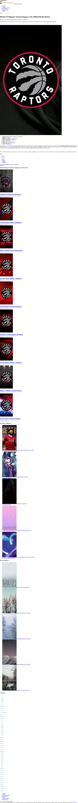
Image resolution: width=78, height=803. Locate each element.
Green (2, 749)
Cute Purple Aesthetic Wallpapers (9, 531)
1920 (3, 157)
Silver (2, 780)
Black (2, 708)
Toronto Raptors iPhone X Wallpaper (11, 362)
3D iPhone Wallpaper (18, 3)
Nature (2, 764)
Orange (2, 768)
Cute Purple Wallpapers (7, 477)
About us (4, 5)
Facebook (4, 164)
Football (2, 741)
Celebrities (3, 716)
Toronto (3, 161)
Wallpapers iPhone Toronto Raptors (10, 194)
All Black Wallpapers (7, 504)
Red (1, 776)
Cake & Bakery (4, 712)
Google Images (8, 143)
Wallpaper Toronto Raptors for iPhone (11, 334)
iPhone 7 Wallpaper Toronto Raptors (11, 390)
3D (1, 695)
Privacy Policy (5, 8)
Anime (2, 702)
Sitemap (3, 10)
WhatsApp (8, 164)
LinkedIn (15, 164)
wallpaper (40, 145)
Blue (2, 710)
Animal (2, 700)
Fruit (2, 743)
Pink (2, 770)
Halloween (3, 751)
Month (2, 757)
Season (2, 778)
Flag (1, 735)
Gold (2, 747)
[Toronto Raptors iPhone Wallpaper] (6, 416)
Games (2, 745)
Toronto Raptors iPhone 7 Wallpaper (11, 278)
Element (2, 731)
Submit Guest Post (5, 798)
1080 (3, 156)
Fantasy (2, 733)
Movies (2, 759)
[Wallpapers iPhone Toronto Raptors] (6, 192)
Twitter (1, 164)
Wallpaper (4, 162)
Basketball (3, 706)
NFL (2, 766)
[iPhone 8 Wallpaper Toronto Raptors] (39, 80)
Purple (2, 772)
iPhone (3, 159)
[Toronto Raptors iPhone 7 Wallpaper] (6, 276)
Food (2, 739)
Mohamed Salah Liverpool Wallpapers (10, 451)
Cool (2, 720)
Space (2, 782)
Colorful (2, 718)
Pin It (17, 164)
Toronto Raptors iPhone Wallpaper (10, 418)
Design (2, 726)
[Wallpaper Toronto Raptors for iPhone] (6, 332)
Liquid (2, 755)
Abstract (2, 698)
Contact (3, 6)
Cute (2, 722)
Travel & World (4, 788)
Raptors (3, 160)
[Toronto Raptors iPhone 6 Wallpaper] (6, 304)
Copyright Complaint (6, 7)
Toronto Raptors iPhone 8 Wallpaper (11, 222)
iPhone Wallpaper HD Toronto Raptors (11, 250)
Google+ (11, 164)
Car (1, 714)
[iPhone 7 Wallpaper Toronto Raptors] (6, 388)
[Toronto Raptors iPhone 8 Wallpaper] (6, 220)
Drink (2, 728)
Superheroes (3, 786)
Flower (2, 737)
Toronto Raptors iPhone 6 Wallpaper (11, 306)
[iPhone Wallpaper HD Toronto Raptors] (6, 248)
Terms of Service (5, 9)
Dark (2, 724)
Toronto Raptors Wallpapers (12, 19)
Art (1, 704)
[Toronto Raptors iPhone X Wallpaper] (6, 360)
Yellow (2, 790)
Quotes (2, 774)
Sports (2, 784)
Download (2, 165)
